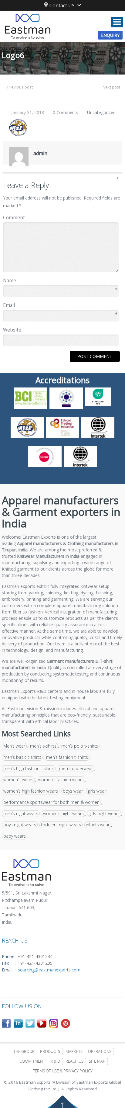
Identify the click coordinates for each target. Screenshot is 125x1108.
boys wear (73, 791)
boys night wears (19, 825)
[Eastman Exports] (62, 26)
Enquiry (110, 35)
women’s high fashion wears (30, 791)
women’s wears (18, 780)
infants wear (98, 825)
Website (12, 330)
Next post (111, 87)
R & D (55, 1062)
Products (50, 1052)
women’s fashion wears (61, 780)
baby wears (14, 836)
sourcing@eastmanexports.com (49, 970)
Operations (99, 1052)
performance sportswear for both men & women (51, 802)
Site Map (97, 1062)
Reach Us (74, 1062)
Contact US (62, 5)
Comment (61, 217)
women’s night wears (63, 813)
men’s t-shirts (43, 746)
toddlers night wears (61, 825)
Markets (74, 1052)
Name (60, 280)
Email (60, 305)
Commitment (32, 1062)
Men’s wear (14, 746)
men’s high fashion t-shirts (28, 768)
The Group (24, 1052)
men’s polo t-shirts (79, 746)
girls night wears (104, 813)
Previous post (20, 87)
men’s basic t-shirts (22, 757)
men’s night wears (20, 813)
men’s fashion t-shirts (67, 757)
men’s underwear (76, 768)
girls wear (97, 791)
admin (40, 153)
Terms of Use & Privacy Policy (63, 1071)
